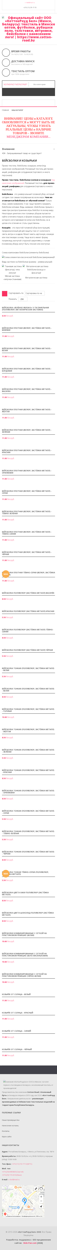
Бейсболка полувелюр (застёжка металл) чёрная (27, 650)
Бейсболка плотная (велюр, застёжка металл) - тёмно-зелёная (27, 512)
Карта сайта (6, 1136)
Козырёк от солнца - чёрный (17, 1049)
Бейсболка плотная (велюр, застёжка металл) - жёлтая (27, 410)
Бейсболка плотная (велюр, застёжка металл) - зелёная (27, 431)
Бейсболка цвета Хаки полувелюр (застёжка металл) (25, 893)
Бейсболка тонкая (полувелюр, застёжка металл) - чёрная (28, 853)
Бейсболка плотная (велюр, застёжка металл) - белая (27, 349)
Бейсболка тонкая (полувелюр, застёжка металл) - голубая (28, 710)
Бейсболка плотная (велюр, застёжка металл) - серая (27, 492)
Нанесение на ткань (10, 1125)
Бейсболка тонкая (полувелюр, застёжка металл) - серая (28, 812)
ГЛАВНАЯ (5, 110)
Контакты (5, 1131)
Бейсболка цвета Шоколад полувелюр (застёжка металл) (28, 914)
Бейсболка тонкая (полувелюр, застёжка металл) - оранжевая (28, 792)
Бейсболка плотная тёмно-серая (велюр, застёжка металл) (28, 573)
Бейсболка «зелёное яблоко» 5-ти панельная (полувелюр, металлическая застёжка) (25, 309)
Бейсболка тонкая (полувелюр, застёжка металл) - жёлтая (28, 730)
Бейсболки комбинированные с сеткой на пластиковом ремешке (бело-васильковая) (25, 955)
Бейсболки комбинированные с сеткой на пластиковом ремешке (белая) (24, 934)
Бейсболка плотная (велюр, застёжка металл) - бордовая (27, 370)
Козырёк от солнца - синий (16, 1031)
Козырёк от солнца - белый (16, 994)
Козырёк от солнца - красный (17, 1013)
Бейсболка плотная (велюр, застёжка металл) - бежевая (27, 329)
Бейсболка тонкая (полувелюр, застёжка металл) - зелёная (28, 751)
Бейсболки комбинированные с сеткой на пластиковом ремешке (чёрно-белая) (24, 975)
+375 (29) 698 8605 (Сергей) (12, 1172)
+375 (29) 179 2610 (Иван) (11, 1175)
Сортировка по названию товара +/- (34, 293)
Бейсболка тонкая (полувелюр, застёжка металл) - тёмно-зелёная (28, 832)
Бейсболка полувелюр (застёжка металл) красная (28, 611)
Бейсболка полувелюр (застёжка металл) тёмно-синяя (27, 631)
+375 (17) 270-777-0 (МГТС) (22, 1164)
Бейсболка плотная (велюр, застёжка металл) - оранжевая (27, 472)
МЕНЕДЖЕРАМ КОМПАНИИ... (29, 136)
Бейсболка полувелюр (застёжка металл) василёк (28, 593)
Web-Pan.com (30, 1243)
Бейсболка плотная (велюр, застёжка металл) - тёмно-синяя (27, 533)
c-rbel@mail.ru (30, 2)
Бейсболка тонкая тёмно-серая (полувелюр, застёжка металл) (25, 873)
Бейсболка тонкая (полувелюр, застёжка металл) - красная (28, 771)
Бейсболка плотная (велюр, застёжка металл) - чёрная (27, 553)
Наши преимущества (10, 1120)
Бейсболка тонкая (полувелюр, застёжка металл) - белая (28, 669)
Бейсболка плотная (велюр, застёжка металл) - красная (27, 451)
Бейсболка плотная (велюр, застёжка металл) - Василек (27, 390)
